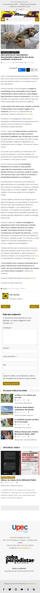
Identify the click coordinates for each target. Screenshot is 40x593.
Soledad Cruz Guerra (23, 427)
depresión (35, 256)
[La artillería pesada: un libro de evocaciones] (7, 422)
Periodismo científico (19, 289)
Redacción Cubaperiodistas (26, 439)
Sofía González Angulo (24, 415)
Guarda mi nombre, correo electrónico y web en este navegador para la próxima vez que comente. (19, 377)
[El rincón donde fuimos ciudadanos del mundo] (7, 410)
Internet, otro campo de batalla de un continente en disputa (35, 307)
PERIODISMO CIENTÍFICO (10, 52)
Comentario (7, 328)
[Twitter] (28, 70)
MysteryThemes (31, 584)
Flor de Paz (19, 62)
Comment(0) (30, 62)
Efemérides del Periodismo (28, 4)
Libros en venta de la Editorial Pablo (18, 480)
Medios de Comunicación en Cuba (20, 6)
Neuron (32, 278)
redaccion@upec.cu (24, 548)
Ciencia (9, 289)
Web (4, 365)
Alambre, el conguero (6, 307)
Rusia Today (28, 114)
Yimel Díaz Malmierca (23, 403)
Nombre (6, 348)
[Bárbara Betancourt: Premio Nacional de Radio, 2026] (7, 434)
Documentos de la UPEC (11, 4)
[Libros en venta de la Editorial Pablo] (20, 463)
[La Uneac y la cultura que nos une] (7, 398)
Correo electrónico (10, 356)
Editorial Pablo (11, 447)
